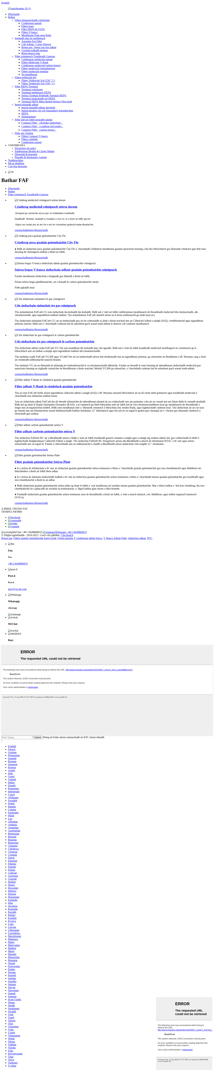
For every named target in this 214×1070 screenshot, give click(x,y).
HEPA (24, 113)
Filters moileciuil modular (34, 71)
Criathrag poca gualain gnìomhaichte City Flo (46, 242)
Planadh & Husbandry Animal (31, 157)
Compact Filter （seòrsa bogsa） (39, 129)
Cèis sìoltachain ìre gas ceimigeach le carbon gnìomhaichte (54, 341)
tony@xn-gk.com (17, 589)
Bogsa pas (6, 538)
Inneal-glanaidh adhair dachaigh (38, 107)
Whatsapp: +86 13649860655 (71, 532)
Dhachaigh (14, 14)
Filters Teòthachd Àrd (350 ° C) (38, 83)
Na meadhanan (29, 74)
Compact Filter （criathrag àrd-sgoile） (42, 126)
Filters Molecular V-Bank (34, 62)
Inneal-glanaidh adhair (26, 104)
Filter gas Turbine (24, 133)
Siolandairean (28, 116)
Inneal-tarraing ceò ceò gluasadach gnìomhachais (47, 110)
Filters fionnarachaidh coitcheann (32, 20)
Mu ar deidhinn (16, 163)
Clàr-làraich (67, 535)
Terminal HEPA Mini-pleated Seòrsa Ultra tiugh (46, 101)
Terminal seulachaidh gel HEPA (38, 98)
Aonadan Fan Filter (31, 41)
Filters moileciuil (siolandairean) (38, 68)
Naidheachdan (15, 160)
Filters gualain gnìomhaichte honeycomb (35, 538)
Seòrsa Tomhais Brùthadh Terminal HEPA (43, 95)
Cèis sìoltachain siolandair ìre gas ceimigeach (45, 305)
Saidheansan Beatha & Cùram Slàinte (34, 151)
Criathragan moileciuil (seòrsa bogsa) (41, 65)
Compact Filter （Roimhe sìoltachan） (42, 122)
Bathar (11, 17)
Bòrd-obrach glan (30, 53)
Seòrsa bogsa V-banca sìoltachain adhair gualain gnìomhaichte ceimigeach (66, 269)
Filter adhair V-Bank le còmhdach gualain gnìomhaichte (53, 386)
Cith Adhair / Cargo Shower (36, 44)
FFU (149, 538)
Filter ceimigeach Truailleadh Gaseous (35, 56)
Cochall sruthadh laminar (34, 50)
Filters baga (27, 26)
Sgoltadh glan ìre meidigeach (30, 38)
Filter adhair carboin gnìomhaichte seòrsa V (45, 431)
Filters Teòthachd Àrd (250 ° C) (38, 80)
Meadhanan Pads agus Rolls (36, 35)
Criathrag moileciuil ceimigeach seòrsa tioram (46, 206)
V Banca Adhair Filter (115, 538)
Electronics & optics (25, 148)
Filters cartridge (29, 139)
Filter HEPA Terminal (26, 86)
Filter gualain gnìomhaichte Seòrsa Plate (42, 462)
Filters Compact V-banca (34, 136)
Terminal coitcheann (32, 89)
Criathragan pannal (31, 23)
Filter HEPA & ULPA (33, 29)
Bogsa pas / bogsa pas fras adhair (38, 47)
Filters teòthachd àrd (25, 77)
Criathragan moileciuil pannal (36, 59)
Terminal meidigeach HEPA (36, 92)
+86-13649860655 (18, 563)
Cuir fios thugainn (17, 166)
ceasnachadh (21, 230)
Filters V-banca (29, 32)
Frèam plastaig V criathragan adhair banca (80, 538)
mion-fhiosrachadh (38, 230)
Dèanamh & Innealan (26, 154)
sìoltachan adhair (137, 538)
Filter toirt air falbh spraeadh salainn (33, 119)
